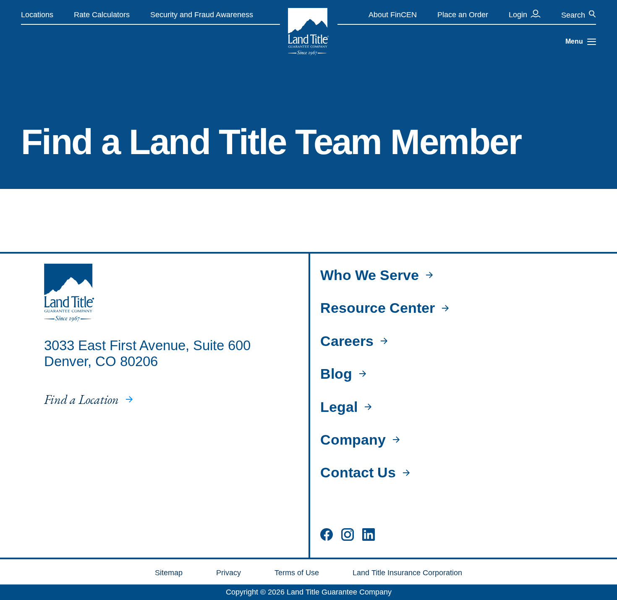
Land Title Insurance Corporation (407, 573)
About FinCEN (393, 14)
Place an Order (462, 14)
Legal (339, 407)
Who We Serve (369, 275)
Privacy (228, 573)
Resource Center (377, 308)
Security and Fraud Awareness (201, 14)
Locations (37, 14)
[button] (591, 42)
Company (353, 440)
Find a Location (81, 399)
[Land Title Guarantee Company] (308, 31)
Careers (347, 341)
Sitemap (169, 573)
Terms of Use (297, 573)
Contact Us (358, 472)
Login (518, 14)
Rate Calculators (102, 14)
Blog (336, 374)
